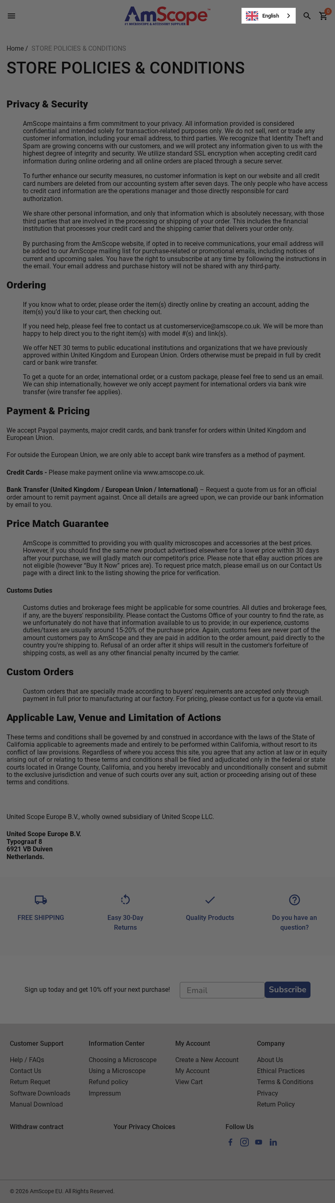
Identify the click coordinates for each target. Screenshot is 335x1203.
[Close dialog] (300, 507)
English (270, 16)
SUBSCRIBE (120, 672)
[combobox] (268, 16)
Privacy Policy (42, 698)
